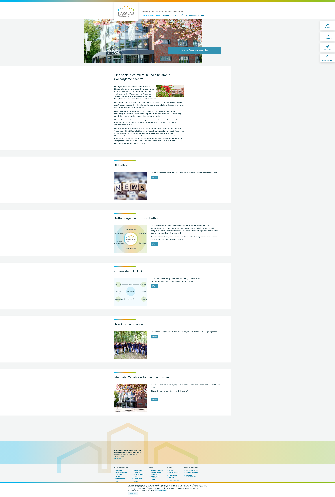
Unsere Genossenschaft (121, 467)
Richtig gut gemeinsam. (191, 467)
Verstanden (133, 494)
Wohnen (151, 467)
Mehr (154, 178)
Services (169, 467)
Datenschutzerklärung (161, 490)
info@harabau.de (119, 459)
